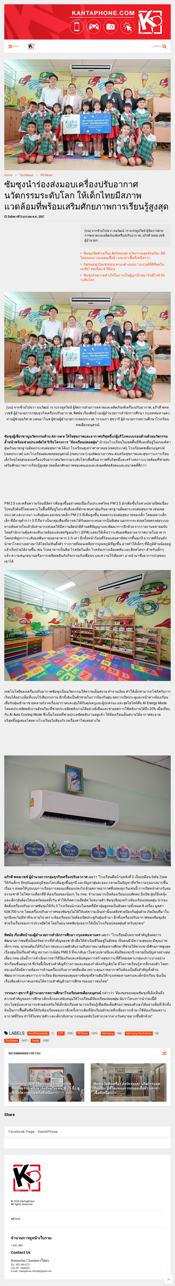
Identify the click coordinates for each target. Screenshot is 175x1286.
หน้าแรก (15, 1218)
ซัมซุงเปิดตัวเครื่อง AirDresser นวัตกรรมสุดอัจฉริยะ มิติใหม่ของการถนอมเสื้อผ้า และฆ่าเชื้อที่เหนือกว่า (122, 255)
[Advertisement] (40, 254)
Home (8, 175)
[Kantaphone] (31, 48)
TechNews (26, 175)
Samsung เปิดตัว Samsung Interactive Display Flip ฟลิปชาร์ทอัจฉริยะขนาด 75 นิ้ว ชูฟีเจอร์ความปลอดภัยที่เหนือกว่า (46, 1088)
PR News (46, 175)
